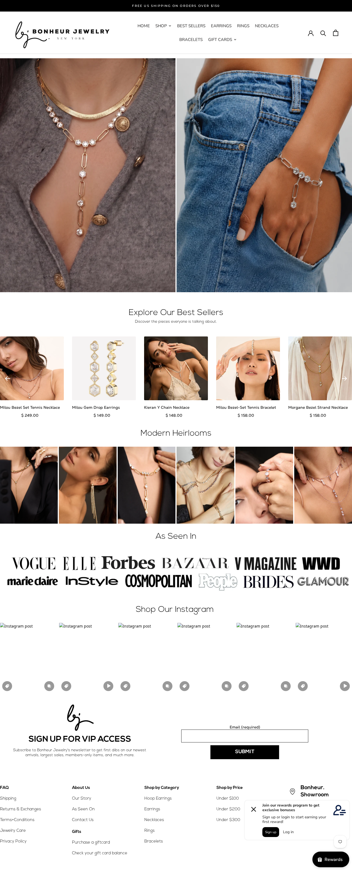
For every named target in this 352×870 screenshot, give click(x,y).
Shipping (8, 799)
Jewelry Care (13, 831)
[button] (28, 658)
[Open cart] (335, 33)
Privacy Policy (13, 841)
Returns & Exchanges (20, 809)
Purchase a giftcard (91, 843)
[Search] (323, 33)
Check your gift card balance (99, 853)
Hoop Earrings (158, 799)
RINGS (243, 26)
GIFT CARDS (220, 39)
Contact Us (83, 820)
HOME (144, 26)
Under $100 (227, 799)
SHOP (161, 26)
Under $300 (228, 820)
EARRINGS (221, 26)
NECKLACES (267, 26)
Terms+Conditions (17, 820)
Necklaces (154, 820)
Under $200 (228, 809)
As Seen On (83, 809)
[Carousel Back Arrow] (7, 378)
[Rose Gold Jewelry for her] (87, 175)
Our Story (81, 799)
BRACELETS (191, 39)
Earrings (152, 809)
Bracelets (153, 841)
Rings (149, 831)
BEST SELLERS (191, 26)
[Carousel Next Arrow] (344, 378)
